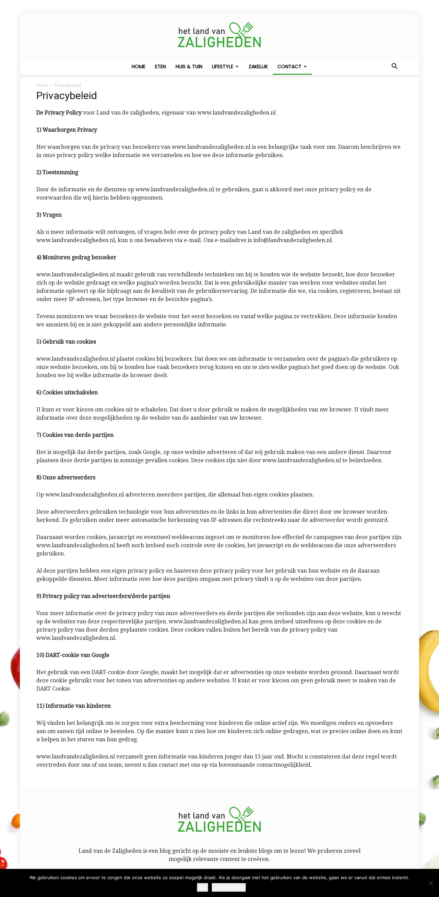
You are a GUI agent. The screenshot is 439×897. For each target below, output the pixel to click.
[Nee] (430, 883)
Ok (202, 887)
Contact (289, 66)
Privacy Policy (228, 887)
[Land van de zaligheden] (219, 36)
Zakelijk (258, 66)
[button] (394, 67)
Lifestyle (222, 66)
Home (138, 66)
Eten (160, 66)
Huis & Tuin (189, 66)
